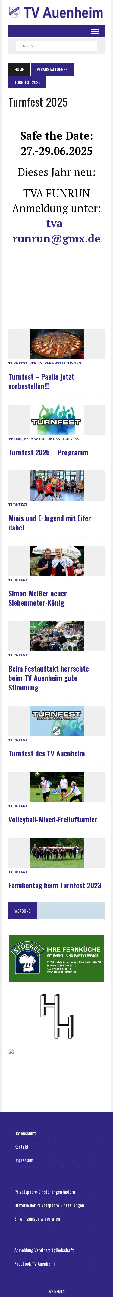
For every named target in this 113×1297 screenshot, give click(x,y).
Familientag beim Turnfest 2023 (54, 885)
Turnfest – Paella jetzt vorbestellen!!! (41, 381)
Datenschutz (25, 1133)
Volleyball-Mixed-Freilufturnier (52, 819)
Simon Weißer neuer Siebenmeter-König (37, 598)
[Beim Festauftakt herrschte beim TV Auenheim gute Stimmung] (57, 647)
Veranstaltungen (62, 363)
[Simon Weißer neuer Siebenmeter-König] (57, 572)
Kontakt (21, 1146)
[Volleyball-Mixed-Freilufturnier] (57, 798)
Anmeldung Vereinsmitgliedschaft (44, 1250)
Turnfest (17, 363)
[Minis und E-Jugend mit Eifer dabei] (57, 497)
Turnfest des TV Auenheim (46, 753)
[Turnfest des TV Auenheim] (57, 732)
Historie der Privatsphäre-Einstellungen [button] (49, 1205)
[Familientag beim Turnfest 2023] (57, 864)
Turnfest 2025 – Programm (48, 452)
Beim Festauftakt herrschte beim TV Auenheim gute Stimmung (48, 677)
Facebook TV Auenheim (34, 1263)
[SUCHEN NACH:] (56, 45)
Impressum (23, 1160)
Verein (35, 363)
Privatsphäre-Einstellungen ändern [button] (44, 1191)
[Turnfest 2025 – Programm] (57, 431)
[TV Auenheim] (56, 12)
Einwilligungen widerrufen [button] (37, 1218)
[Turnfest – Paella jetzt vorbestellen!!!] (57, 355)
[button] (56, 958)
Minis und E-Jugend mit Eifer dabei (49, 522)
